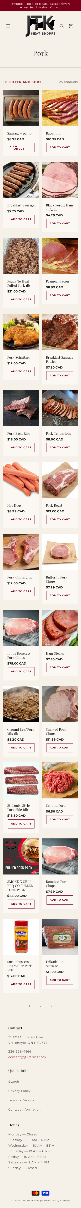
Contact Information (24, 1109)
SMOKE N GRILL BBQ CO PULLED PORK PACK (20, 885)
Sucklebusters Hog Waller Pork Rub (19, 966)
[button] (8, 26)
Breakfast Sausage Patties (59, 359)
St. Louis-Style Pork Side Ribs (18, 807)
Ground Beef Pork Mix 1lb (20, 731)
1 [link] (29, 1006)
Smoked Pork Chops (56, 731)
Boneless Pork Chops (57, 883)
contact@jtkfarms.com (27, 1057)
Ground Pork (56, 805)
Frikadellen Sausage (55, 964)
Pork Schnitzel (18, 357)
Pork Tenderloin (58, 433)
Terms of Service (21, 1100)
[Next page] (51, 1005)
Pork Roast (54, 505)
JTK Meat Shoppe (32, 1200)
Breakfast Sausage (21, 205)
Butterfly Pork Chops (56, 579)
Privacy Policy (19, 1091)
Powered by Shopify (57, 1200)
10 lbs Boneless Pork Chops (18, 655)
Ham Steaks (55, 653)
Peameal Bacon (57, 281)
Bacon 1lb (53, 133)
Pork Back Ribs (18, 433)
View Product (17, 147)
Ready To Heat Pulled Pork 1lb (18, 283)
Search (13, 1081)
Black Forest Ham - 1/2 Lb (59, 207)
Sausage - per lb (19, 133)
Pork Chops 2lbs (19, 577)
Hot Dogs (14, 505)
